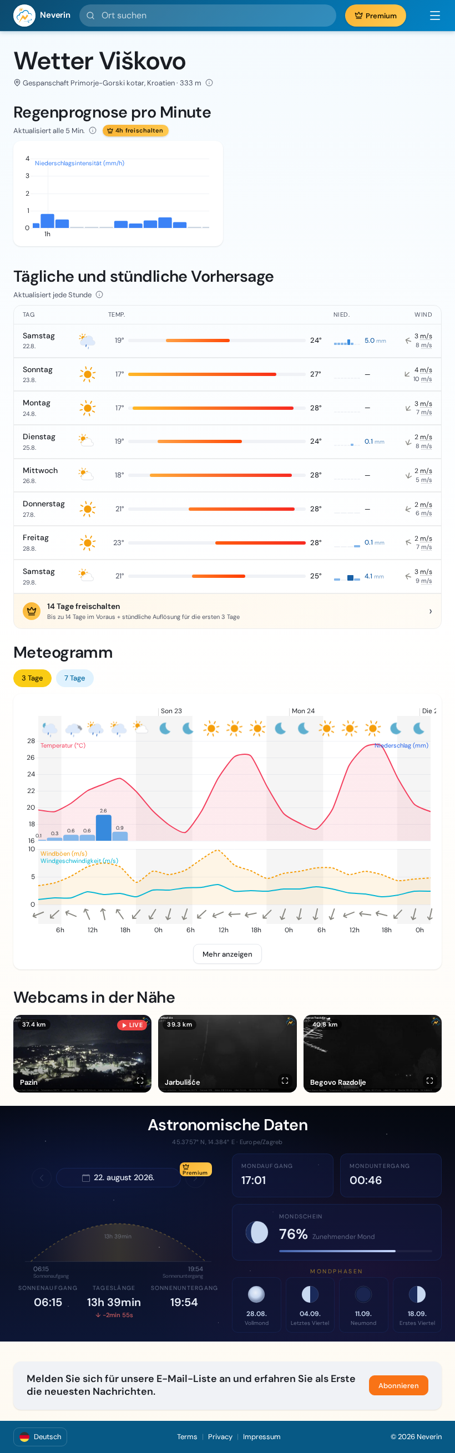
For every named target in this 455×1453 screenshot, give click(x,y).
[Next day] (195, 1178)
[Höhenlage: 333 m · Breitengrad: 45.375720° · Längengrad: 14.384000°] (209, 83)
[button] (429, 15)
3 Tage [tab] (32, 678)
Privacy (220, 1436)
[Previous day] (42, 1178)
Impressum (262, 1436)
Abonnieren (398, 1385)
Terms (187, 1436)
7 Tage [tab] (74, 678)
